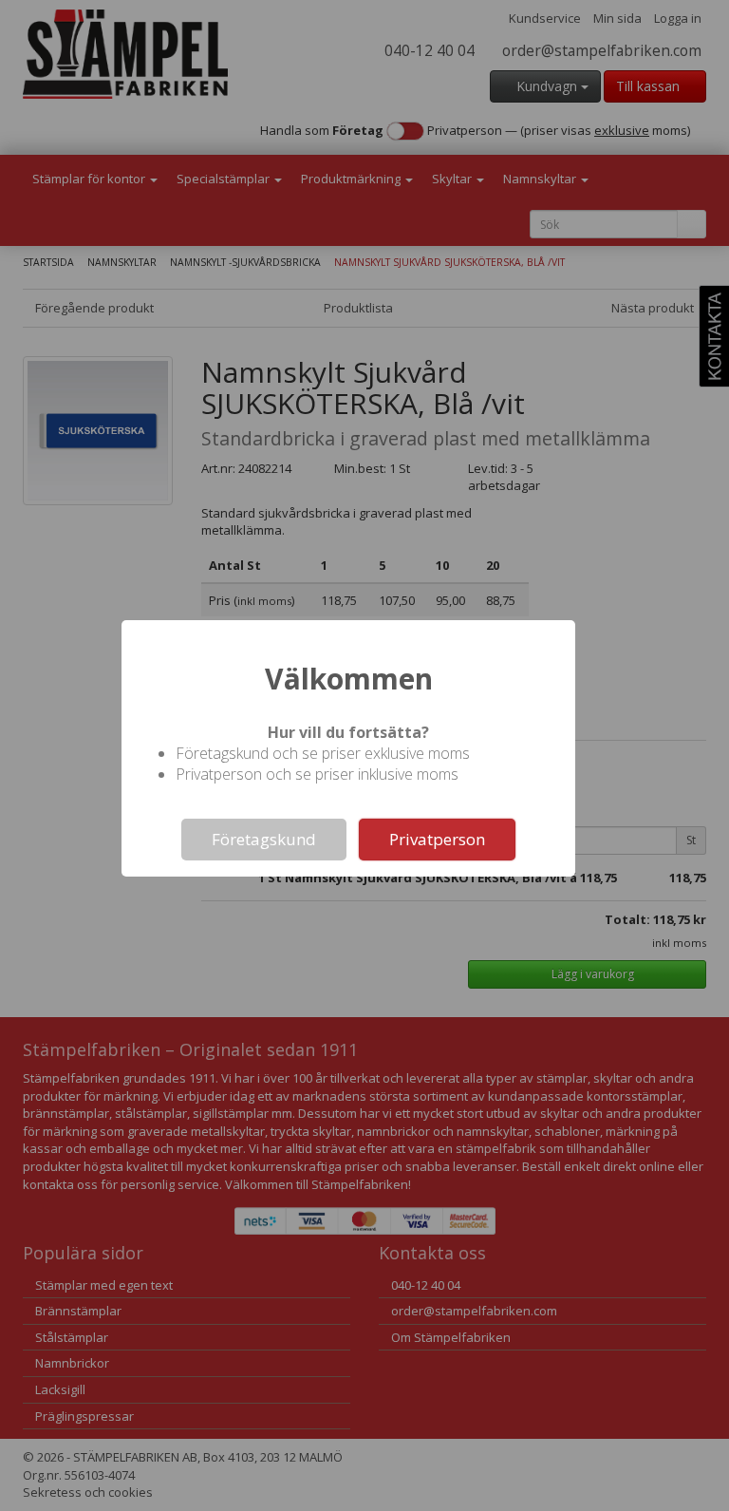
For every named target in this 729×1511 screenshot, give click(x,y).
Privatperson (437, 839)
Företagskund (264, 839)
